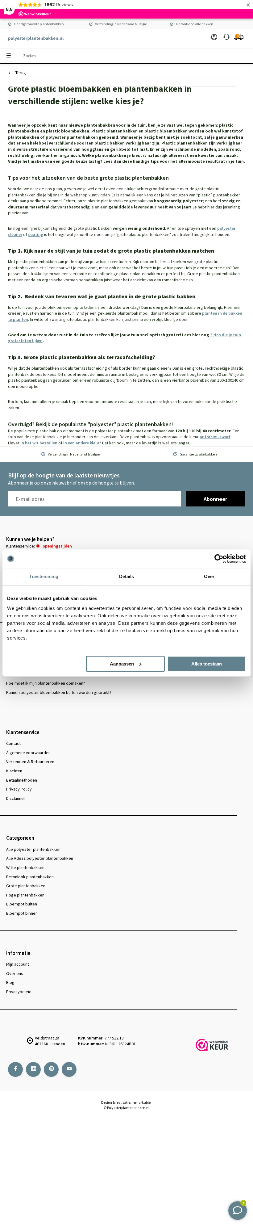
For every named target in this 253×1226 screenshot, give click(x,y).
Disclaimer (15, 798)
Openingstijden (57, 546)
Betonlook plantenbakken (30, 877)
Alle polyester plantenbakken (33, 849)
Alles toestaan (206, 663)
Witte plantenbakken (25, 867)
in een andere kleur (81, 443)
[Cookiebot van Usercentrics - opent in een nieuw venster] (219, 558)
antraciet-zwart (215, 436)
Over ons (14, 973)
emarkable (142, 1102)
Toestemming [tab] (43, 576)
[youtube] (69, 1069)
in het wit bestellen (38, 443)
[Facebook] (15, 1069)
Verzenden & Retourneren (30, 761)
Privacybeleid (18, 991)
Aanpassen (122, 663)
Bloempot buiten (21, 904)
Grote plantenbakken (25, 885)
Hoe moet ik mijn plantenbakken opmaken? (45, 683)
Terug (20, 72)
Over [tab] (209, 576)
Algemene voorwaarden (28, 752)
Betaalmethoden (21, 780)
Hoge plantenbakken (25, 895)
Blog (10, 982)
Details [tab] (126, 576)
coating (35, 234)
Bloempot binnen (22, 913)
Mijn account (17, 964)
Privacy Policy (19, 789)
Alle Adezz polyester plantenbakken (39, 858)
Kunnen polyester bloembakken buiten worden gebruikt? (58, 692)
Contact (13, 743)
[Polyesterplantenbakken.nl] (32, 38)
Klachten (14, 771)
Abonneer (215, 498)
